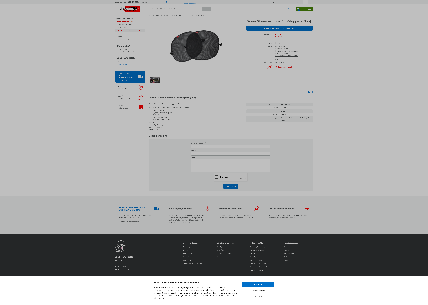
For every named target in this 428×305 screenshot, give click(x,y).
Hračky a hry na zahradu (258, 263)
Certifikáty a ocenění (224, 253)
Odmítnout (258, 296)
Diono (277, 43)
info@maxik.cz (122, 64)
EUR (310, 2)
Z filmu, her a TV (123, 40)
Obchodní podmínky (190, 260)
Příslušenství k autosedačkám (130, 31)
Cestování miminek (125, 24)
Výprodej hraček (256, 260)
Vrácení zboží (188, 257)
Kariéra (219, 257)
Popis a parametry (157, 92)
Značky (119, 37)
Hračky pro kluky (281, 49)
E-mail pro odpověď (198, 143)
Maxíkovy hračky (154, 15)
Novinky (253, 257)
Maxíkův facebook (122, 269)
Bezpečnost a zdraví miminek (286, 51)
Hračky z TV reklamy (257, 270)
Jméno (193, 150)
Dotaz (172, 92)
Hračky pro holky (281, 53)
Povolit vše (258, 284)
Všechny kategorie (125, 18)
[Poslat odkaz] (312, 92)
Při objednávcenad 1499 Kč (128, 76)
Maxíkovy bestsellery (257, 247)
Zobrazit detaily (258, 291)
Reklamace (187, 253)
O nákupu (290, 2)
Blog (296, 2)
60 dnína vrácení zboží (124, 97)
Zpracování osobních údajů (193, 263)
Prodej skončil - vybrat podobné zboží (279, 28)
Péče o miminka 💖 (125, 21)
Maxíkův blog (221, 250)
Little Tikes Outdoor (257, 250)
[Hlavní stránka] (130, 8)
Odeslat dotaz (231, 186)
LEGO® (253, 253)
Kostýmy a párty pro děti (259, 267)
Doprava (186, 250)
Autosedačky (123, 28)
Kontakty (186, 247)
